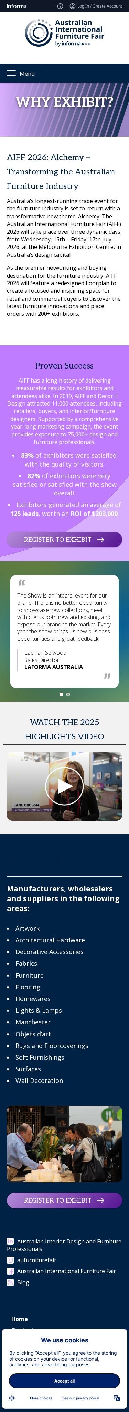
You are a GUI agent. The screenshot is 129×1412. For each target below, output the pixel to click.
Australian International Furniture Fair (66, 1271)
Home (19, 1319)
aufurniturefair (36, 1260)
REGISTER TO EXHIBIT (58, 539)
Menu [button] (27, 73)
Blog (23, 1282)
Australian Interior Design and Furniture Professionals (64, 1245)
